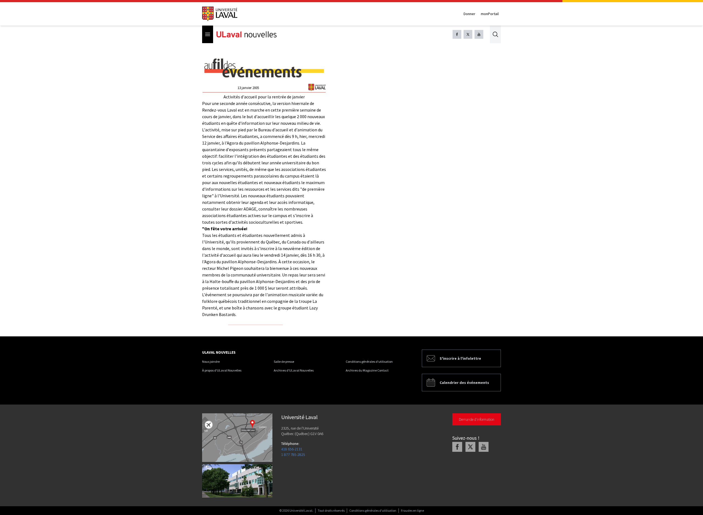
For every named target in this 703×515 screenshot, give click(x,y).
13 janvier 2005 (248, 87)
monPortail (490, 13)
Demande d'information (476, 419)
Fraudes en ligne (412, 510)
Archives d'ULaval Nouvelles (294, 370)
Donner (469, 13)
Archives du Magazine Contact (367, 370)
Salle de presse (284, 361)
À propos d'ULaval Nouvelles (221, 370)
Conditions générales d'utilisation (369, 361)
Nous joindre (211, 361)
